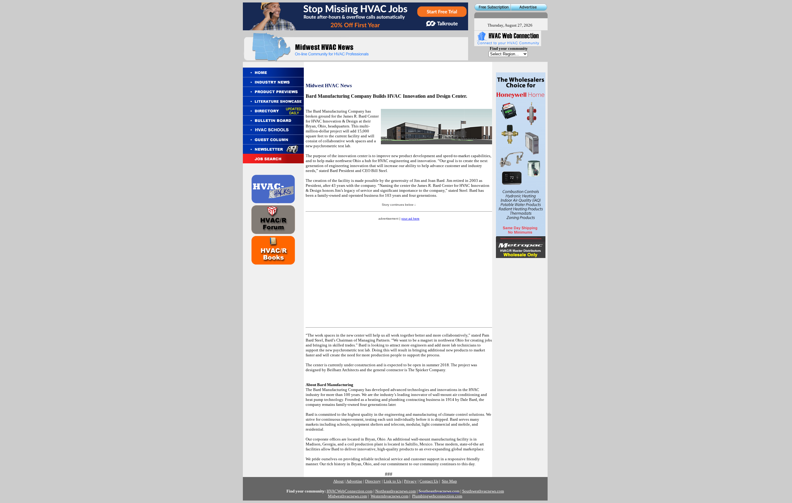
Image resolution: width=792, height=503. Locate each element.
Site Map (449, 481)
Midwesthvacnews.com (347, 496)
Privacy (410, 481)
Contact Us (429, 481)
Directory (373, 481)
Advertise (354, 481)
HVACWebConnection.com (349, 491)
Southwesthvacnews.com (483, 491)
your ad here (410, 218)
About (338, 481)
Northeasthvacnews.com (395, 491)
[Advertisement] (520, 301)
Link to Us (392, 481)
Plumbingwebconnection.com (437, 496)
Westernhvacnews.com (389, 496)
